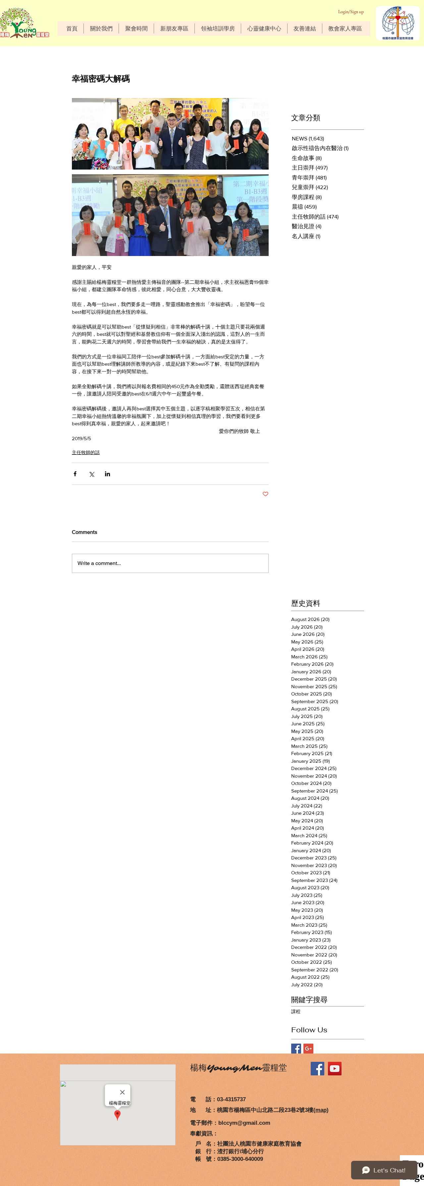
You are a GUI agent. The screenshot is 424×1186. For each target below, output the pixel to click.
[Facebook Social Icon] (317, 1068)
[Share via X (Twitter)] (91, 474)
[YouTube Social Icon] (335, 1068)
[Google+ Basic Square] (308, 1049)
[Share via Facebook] (75, 474)
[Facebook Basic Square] (296, 1049)
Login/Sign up (351, 12)
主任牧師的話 (86, 452)
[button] (101, 28)
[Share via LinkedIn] (107, 474)
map (321, 1110)
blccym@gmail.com (244, 1123)
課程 (295, 1011)
